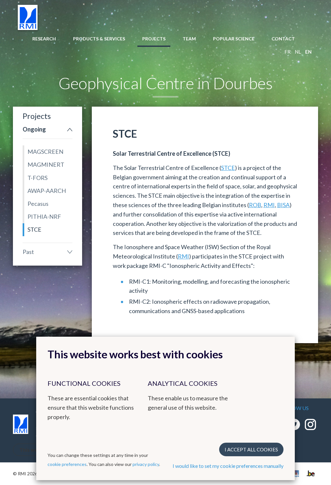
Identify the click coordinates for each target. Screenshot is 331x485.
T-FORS (37, 177)
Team (189, 38)
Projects (154, 38)
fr (287, 52)
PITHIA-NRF (44, 216)
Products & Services (99, 38)
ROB (255, 204)
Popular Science (233, 38)
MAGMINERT (45, 164)
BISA (283, 204)
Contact (283, 38)
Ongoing (34, 129)
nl (298, 52)
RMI (269, 204)
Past (28, 251)
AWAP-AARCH (46, 190)
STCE (34, 229)
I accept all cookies (251, 449)
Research (44, 38)
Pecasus (37, 203)
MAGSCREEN (45, 151)
